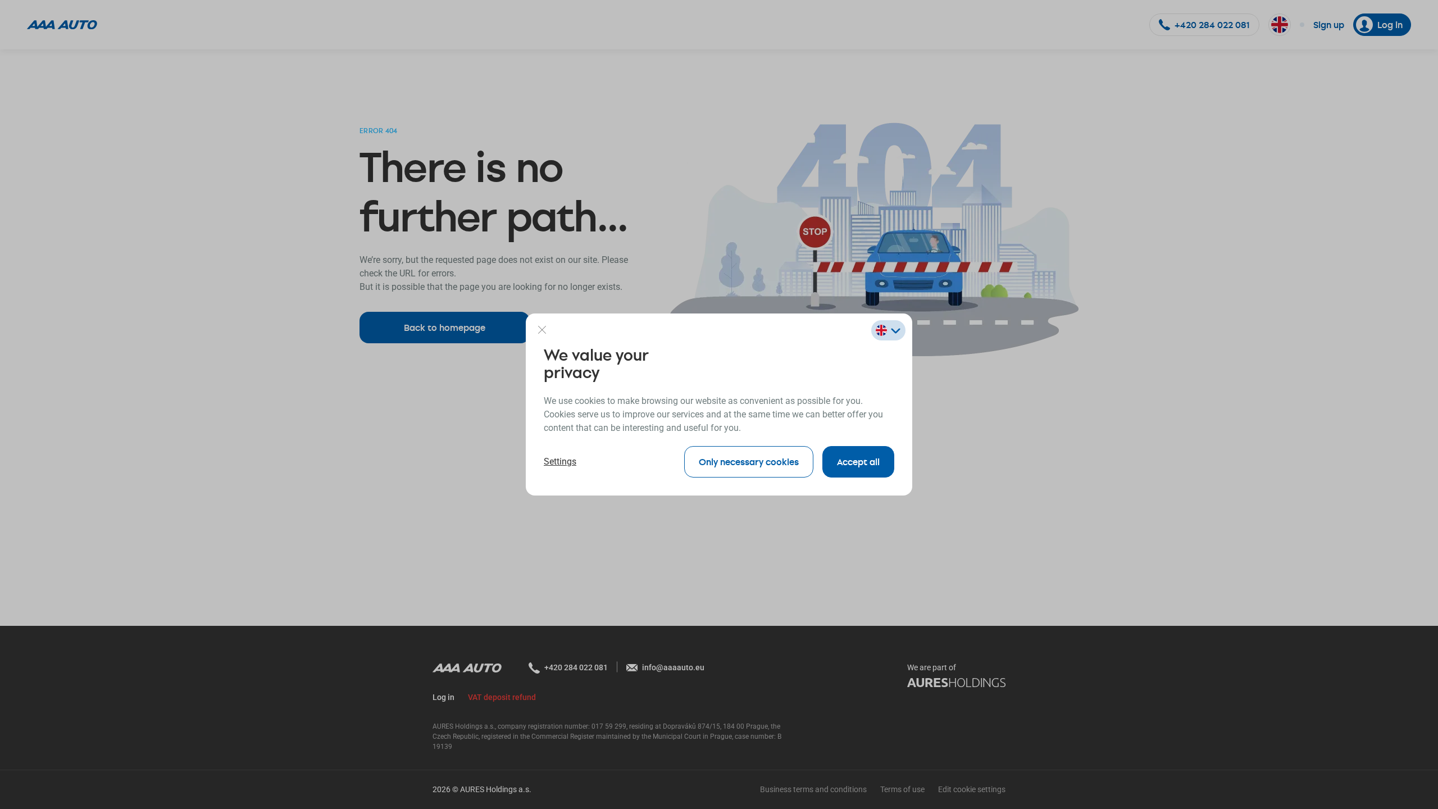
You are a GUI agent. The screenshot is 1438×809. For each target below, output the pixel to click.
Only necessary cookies (749, 461)
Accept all (858, 461)
